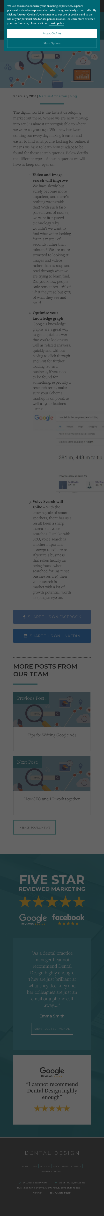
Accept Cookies (52, 33)
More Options (52, 43)
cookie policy (56, 23)
